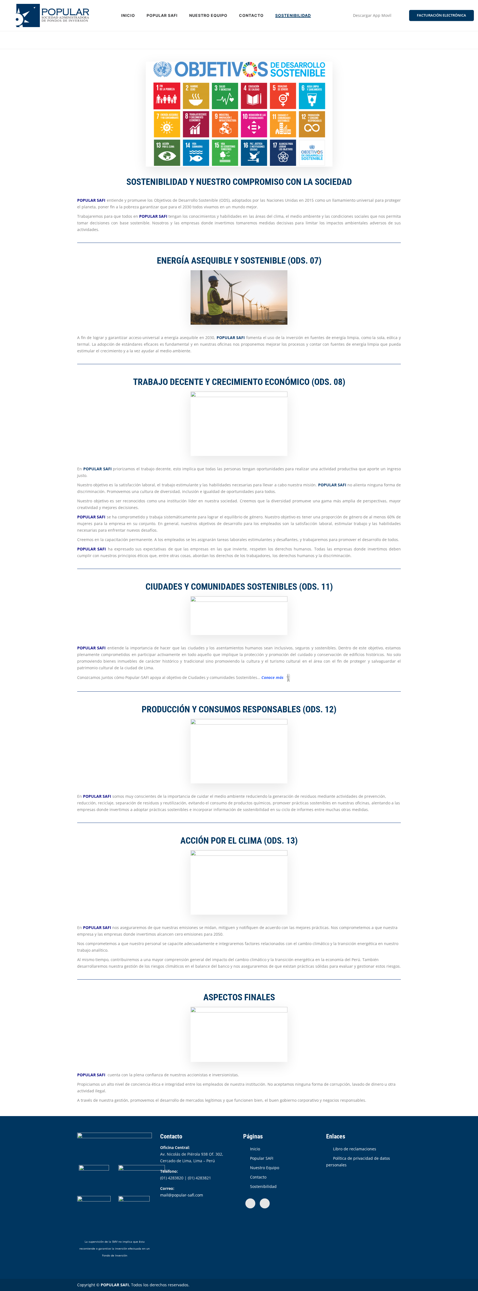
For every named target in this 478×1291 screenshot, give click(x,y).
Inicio (128, 15)
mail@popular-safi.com (181, 1195)
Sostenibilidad (293, 15)
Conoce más (272, 677)
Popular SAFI (162, 15)
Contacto (251, 15)
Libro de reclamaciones (354, 1148)
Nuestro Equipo (208, 15)
